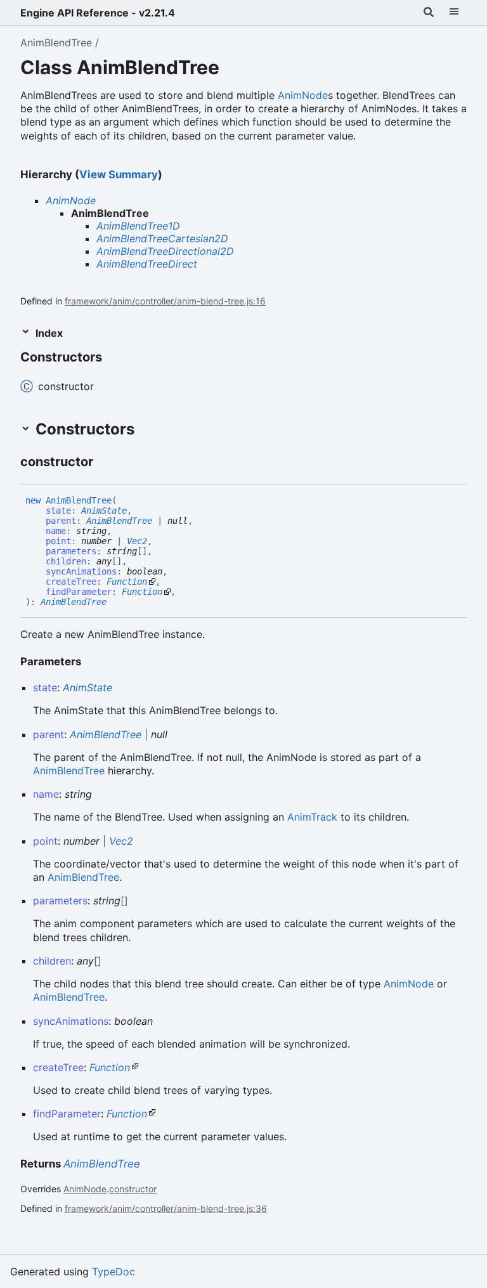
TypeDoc (113, 1271)
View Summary (118, 174)
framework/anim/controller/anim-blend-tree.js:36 (166, 1208)
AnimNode (303, 95)
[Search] (428, 12)
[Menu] (454, 12)
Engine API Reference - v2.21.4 (97, 12)
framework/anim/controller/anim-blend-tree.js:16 (165, 301)
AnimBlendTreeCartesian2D (162, 238)
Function (127, 581)
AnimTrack (312, 816)
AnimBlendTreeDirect (146, 263)
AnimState (104, 510)
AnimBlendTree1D (138, 225)
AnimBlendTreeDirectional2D (165, 251)
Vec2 (137, 541)
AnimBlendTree (56, 42)
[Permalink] (113, 358)
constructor (133, 1188)
